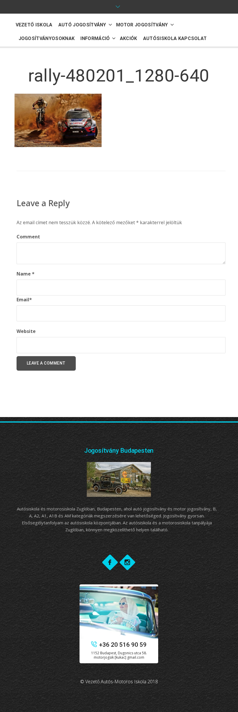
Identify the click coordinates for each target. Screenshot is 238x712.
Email (24, 299)
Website (26, 331)
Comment (28, 236)
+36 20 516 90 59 (123, 644)
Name (26, 274)
